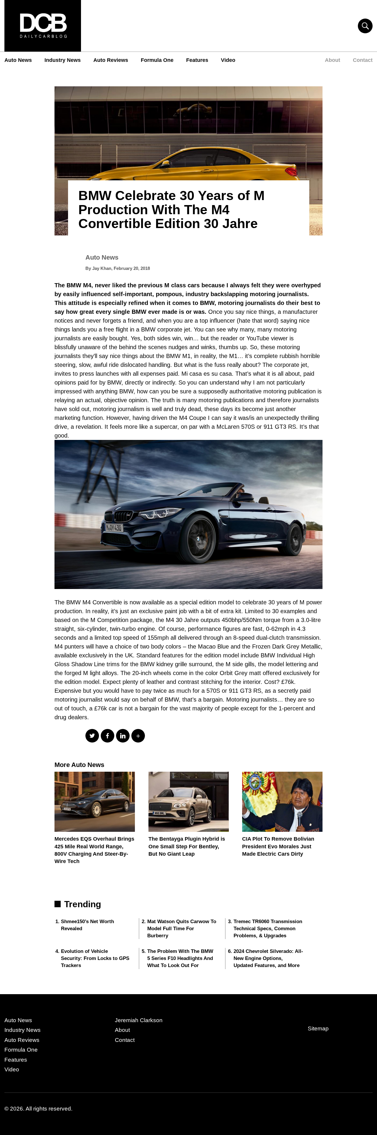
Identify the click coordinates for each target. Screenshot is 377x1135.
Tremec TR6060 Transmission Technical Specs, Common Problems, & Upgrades (268, 928)
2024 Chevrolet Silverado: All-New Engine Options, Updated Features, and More (268, 958)
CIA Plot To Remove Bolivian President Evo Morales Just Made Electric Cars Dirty (278, 846)
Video (228, 60)
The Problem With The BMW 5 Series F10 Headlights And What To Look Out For (180, 958)
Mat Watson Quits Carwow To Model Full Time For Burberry (181, 928)
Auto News (18, 60)
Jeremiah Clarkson (139, 1020)
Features (197, 60)
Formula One (157, 60)
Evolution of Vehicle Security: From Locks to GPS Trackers (95, 958)
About (332, 60)
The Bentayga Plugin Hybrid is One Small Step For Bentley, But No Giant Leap (186, 846)
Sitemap (318, 1028)
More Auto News (79, 764)
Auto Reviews (110, 60)
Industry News (62, 60)
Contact (363, 60)
